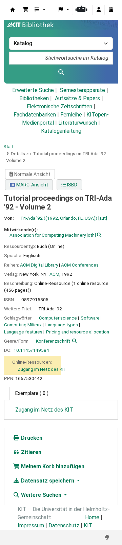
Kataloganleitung (61, 131)
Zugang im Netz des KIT (42, 369)
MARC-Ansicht (31, 184)
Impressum (31, 525)
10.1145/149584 (31, 350)
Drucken (31, 438)
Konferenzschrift (53, 341)
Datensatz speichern (48, 480)
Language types (61, 324)
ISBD (71, 184)
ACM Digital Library (39, 265)
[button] (25, 9)
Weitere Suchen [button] (41, 495)
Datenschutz (63, 525)
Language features (23, 331)
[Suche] (61, 72)
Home (92, 517)
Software (90, 318)
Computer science (58, 318)
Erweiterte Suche (33, 90)
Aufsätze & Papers (77, 98)
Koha (12, 9)
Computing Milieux (23, 324)
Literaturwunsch (77, 123)
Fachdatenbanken (35, 114)
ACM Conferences (80, 265)
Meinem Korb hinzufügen (52, 466)
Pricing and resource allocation (77, 331)
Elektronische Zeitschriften (59, 106)
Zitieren (30, 452)
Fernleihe (71, 114)
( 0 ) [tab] (31, 393)
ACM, (54, 274)
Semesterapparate (82, 90)
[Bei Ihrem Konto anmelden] (98, 9)
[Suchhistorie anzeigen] (111, 9)
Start (8, 146)
